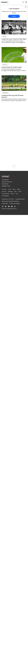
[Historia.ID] (5, 2)
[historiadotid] (3, 206)
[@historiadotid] (9, 206)
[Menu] (26, 2)
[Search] (23, 2)
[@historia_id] (6, 206)
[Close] (25, 7)
